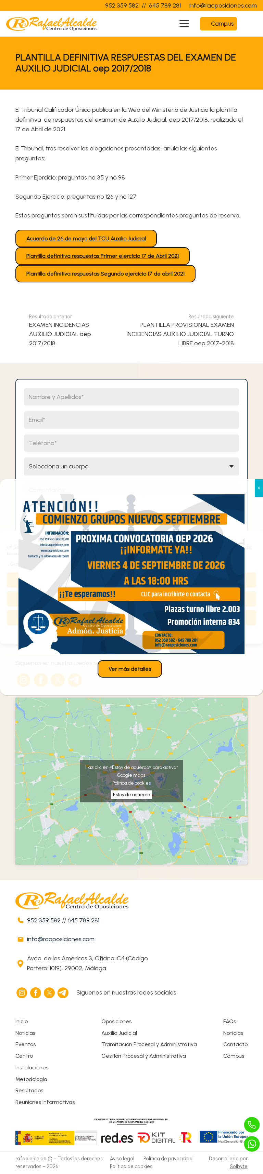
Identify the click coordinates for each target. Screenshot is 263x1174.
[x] (50, 993)
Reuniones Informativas (45, 1102)
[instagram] (22, 993)
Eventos (25, 1044)
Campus (233, 1056)
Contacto (235, 1044)
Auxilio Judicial (119, 1033)
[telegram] (63, 993)
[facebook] (36, 993)
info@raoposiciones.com (61, 939)
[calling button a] (252, 1124)
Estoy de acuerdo (131, 795)
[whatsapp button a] (252, 1143)
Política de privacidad (167, 1159)
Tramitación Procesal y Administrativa (149, 1044)
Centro (24, 1056)
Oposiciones (116, 1021)
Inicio (21, 1021)
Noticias (25, 1033)
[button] (184, 24)
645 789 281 (83, 920)
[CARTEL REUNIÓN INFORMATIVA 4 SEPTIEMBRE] (131, 574)
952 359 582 (44, 920)
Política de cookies (131, 783)
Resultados (29, 1090)
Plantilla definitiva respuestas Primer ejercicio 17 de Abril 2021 (102, 256)
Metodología (31, 1079)
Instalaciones (31, 1067)
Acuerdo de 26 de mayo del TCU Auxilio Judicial (86, 238)
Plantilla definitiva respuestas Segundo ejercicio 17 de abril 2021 (105, 273)
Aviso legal (122, 1159)
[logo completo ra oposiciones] (51, 24)
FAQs (229, 1021)
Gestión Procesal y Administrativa (143, 1056)
